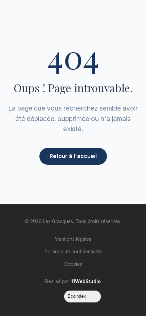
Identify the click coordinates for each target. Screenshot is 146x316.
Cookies (73, 264)
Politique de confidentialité (73, 251)
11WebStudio (86, 281)
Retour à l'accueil (73, 156)
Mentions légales (73, 239)
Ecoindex (77, 296)
